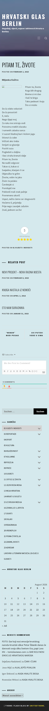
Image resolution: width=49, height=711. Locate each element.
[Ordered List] (17, 371)
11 (11, 604)
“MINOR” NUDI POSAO (12, 334)
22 (37, 609)
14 (31, 604)
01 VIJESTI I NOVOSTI (22, 247)
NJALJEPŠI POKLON (25, 667)
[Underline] (10, 371)
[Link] (29, 371)
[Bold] (4, 371)
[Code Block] (26, 371)
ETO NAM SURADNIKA (13, 308)
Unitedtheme (37, 706)
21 (31, 609)
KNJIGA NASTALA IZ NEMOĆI (16, 290)
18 (11, 609)
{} (33, 371)
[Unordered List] (20, 371)
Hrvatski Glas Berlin (23, 20)
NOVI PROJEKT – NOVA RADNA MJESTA (21, 272)
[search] (46, 38)
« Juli (4, 625)
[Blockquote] (23, 371)
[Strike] (13, 371)
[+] (35, 371)
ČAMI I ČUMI (30, 661)
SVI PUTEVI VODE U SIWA (36, 334)
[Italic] (7, 371)
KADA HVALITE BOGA (28, 673)
